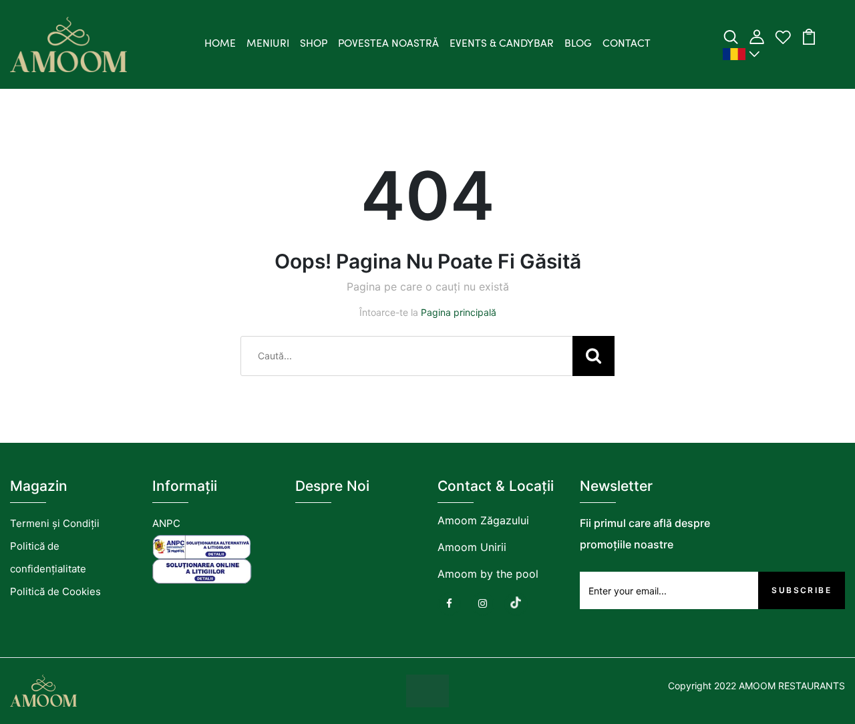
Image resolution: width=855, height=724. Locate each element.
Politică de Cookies (55, 591)
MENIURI (267, 44)
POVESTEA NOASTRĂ (388, 44)
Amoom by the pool (488, 573)
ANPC (166, 523)
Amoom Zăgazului (483, 520)
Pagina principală (458, 312)
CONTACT (627, 44)
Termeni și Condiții (55, 523)
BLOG (578, 44)
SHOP (313, 44)
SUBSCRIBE (802, 590)
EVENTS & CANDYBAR (502, 44)
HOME (220, 44)
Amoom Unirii (472, 547)
